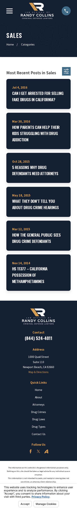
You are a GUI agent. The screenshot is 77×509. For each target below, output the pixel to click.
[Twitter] (38, 451)
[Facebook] (31, 451)
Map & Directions (38, 372)
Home (38, 390)
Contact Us (38, 434)
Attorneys (38, 404)
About (38, 397)
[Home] (37, 11)
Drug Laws (38, 419)
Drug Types (38, 426)
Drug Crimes (38, 412)
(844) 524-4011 (38, 338)
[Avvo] (46, 451)
